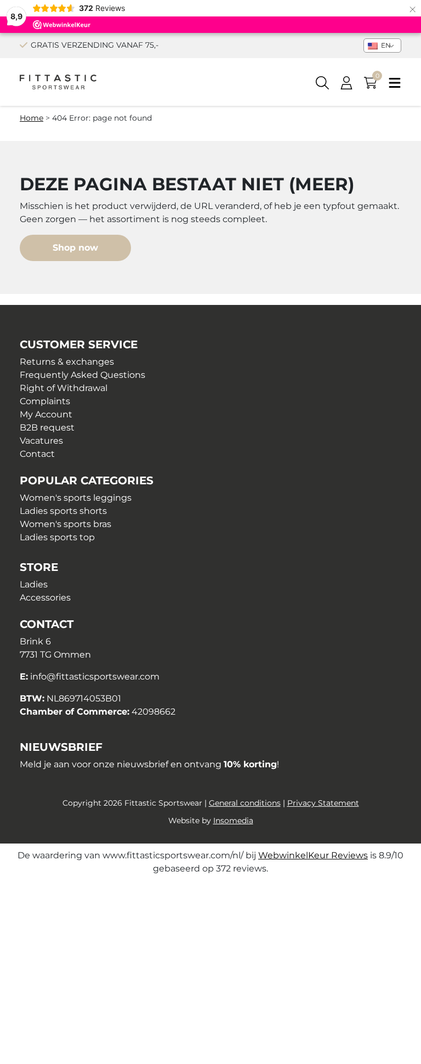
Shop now (75, 247)
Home (31, 118)
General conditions (245, 803)
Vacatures (41, 440)
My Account (46, 414)
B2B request (47, 427)
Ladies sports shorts (63, 511)
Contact (37, 454)
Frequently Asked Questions (82, 375)
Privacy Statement (323, 803)
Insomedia (233, 820)
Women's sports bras (65, 524)
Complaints (45, 401)
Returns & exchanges (67, 361)
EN (385, 45)
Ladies (34, 584)
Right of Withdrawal (63, 388)
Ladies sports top (57, 537)
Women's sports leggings (76, 498)
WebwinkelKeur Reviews (313, 855)
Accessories (45, 597)
